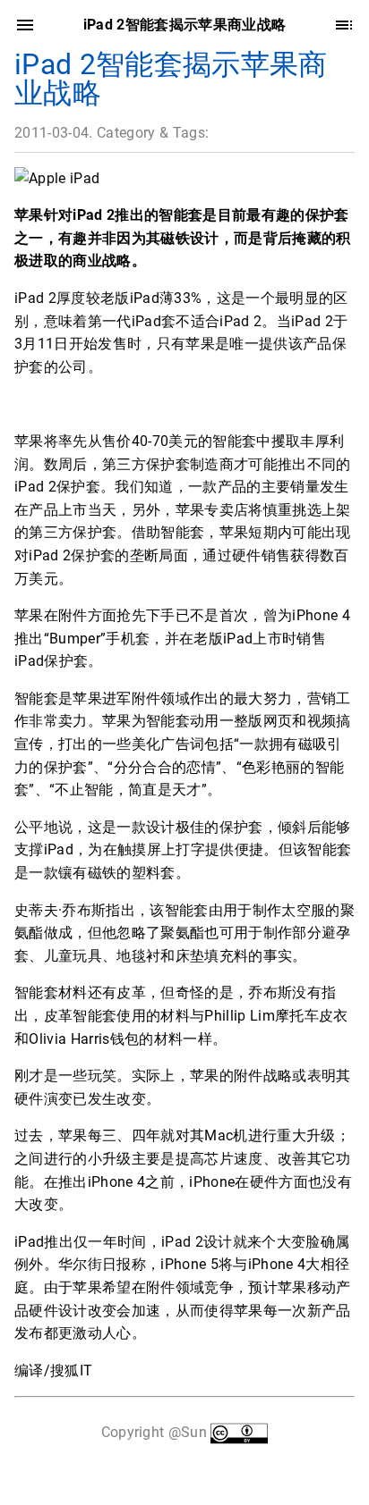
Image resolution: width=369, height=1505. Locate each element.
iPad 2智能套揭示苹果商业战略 (171, 78)
